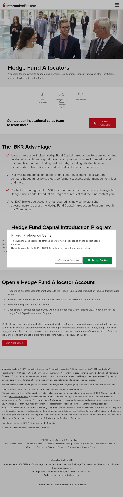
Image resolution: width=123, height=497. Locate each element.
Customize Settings (68, 260)
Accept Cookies (99, 260)
